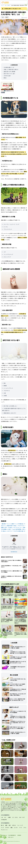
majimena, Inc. (17, 841)
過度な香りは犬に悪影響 (9, 71)
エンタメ (16, 827)
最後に (5, 78)
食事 (10, 825)
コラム (24, 827)
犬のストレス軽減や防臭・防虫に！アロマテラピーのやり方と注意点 (14, 525)
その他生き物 (4, 819)
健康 (6, 825)
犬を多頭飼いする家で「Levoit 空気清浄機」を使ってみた (14, 529)
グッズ (2, 827)
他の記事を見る (14, 551)
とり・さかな (15, 817)
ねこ (5, 817)
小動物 (9, 817)
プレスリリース (4, 829)
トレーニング (20, 825)
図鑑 (11, 827)
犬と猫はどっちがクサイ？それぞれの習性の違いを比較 (14, 531)
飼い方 (9, 5)
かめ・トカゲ (22, 817)
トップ (2, 5)
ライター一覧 (3, 837)
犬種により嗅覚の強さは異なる (11, 69)
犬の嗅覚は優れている (9, 67)
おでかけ (7, 827)
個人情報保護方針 (12, 835)
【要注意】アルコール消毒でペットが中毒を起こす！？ (14, 524)
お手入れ (14, 825)
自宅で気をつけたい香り (9, 73)
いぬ (5, 5)
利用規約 (19, 835)
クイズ (20, 827)
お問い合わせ (10, 837)
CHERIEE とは (4, 835)
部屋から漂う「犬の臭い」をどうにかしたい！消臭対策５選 (14, 527)
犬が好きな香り (7, 76)
